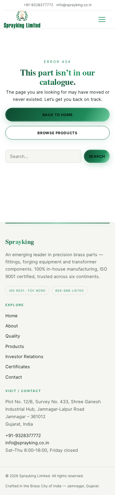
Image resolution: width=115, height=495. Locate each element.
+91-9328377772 (38, 5)
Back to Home (58, 115)
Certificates (17, 366)
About (11, 325)
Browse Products (57, 132)
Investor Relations (24, 356)
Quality (12, 336)
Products (14, 346)
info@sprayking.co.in (74, 5)
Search (97, 156)
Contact (13, 377)
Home (11, 315)
